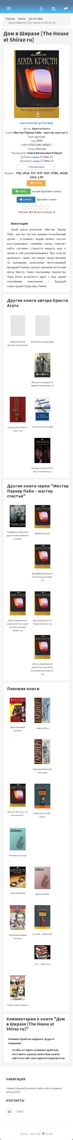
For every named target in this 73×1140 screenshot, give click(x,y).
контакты (30, 1088)
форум (20, 1088)
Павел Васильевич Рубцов (44, 153)
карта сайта (43, 1088)
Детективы (36, 18)
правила (56, 1088)
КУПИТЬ (37, 183)
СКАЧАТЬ (27, 199)
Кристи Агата (41, 128)
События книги (36, 167)
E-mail (19, 1111)
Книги (21, 18)
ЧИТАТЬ (22, 191)
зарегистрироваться (50, 1058)
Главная (10, 18)
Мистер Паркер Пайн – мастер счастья (39, 132)
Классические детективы (36, 123)
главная (10, 1088)
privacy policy (13, 1092)
